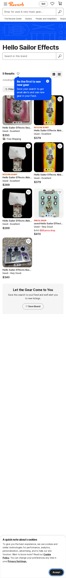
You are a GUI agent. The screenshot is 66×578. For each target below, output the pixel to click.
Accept (56, 572)
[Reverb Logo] (16, 4)
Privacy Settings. (17, 561)
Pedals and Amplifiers (46, 18)
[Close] (48, 81)
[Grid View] (53, 74)
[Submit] (60, 56)
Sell (43, 3)
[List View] (59, 74)
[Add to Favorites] (18, 73)
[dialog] (33, 556)
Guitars (28, 18)
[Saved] (52, 3)
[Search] (59, 11)
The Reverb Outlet (12, 18)
